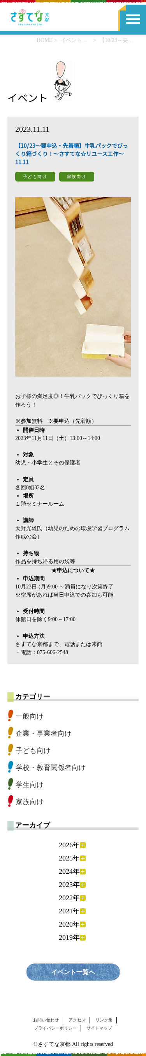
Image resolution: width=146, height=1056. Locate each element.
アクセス (77, 1020)
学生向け (30, 785)
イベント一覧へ (73, 972)
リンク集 (104, 1020)
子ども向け (33, 750)
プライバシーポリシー (55, 1028)
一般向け (30, 716)
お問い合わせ (46, 1020)
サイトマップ (99, 1028)
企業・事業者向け (44, 733)
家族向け (30, 802)
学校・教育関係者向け (51, 767)
